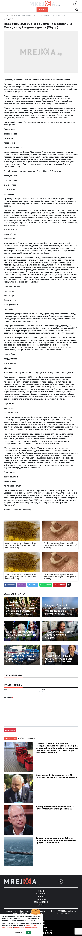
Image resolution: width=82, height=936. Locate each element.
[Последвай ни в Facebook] (75, 3)
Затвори (18, 932)
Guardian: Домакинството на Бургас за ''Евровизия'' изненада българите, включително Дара (21, 608)
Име (6, 689)
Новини (14, 10)
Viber (23, 585)
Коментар (28, 10)
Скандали (55, 10)
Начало (6, 15)
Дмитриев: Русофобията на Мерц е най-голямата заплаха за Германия (55, 807)
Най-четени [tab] (10, 738)
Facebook (11, 585)
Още (67, 10)
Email (44, 689)
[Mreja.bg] (23, 881)
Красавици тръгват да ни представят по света (21, 635)
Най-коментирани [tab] (27, 738)
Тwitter (34, 585)
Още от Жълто (14, 593)
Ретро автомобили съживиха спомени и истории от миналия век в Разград (21, 657)
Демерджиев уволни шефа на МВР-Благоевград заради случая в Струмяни (57, 776)
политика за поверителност (26, 928)
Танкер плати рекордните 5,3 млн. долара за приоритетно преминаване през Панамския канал (56, 840)
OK (28, 932)
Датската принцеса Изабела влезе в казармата (58, 635)
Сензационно (41, 902)
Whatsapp (47, 585)
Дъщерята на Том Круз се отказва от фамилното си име (58, 659)
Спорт (41, 905)
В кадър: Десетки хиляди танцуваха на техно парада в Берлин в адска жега (59, 609)
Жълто (42, 10)
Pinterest (61, 585)
